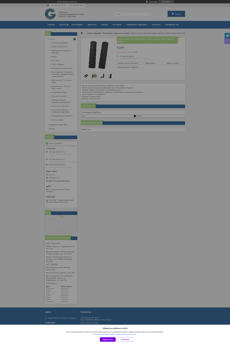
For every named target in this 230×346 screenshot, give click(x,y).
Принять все (108, 339)
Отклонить (125, 339)
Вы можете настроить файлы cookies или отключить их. (114, 334)
